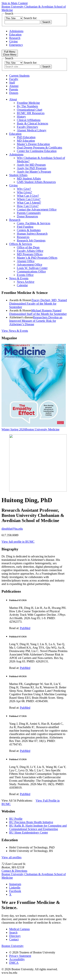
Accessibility (17, 959)
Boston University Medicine (42, 429)
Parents (13, 89)
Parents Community (29, 213)
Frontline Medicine (28, 102)
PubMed (25, 628)
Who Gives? (24, 192)
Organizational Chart (29, 109)
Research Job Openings (31, 240)
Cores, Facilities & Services (33, 223)
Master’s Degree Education (33, 144)
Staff (12, 82)
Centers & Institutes (29, 230)
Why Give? (24, 188)
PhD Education (26, 137)
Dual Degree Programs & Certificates (39, 147)
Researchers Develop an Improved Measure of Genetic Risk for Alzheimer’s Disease (35, 321)
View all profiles (11, 857)
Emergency (16, 44)
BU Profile (15, 818)
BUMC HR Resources (30, 113)
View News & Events (15, 330)
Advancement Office (29, 264)
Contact (14, 939)
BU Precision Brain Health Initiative (31, 822)
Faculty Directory (27, 127)
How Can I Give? (28, 206)
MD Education (26, 140)
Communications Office (31, 271)
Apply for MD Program (31, 164)
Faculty (13, 79)
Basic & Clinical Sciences (32, 123)
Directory (15, 936)
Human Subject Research (32, 233)
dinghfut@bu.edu (12, 528)
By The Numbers (27, 106)
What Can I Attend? (29, 202)
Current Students (19, 75)
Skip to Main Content (15, 3)
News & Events (18, 278)
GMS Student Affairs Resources (36, 182)
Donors (13, 92)
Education (15, 34)
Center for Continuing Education (37, 151)
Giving (13, 41)
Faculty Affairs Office (30, 250)
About (13, 99)
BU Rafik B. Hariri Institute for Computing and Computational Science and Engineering (38, 827)
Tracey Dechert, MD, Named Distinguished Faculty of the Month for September (38, 303)
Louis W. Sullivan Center (32, 268)
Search (13, 932)
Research (14, 38)
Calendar (22, 285)
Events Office (25, 275)
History (21, 116)
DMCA (14, 962)
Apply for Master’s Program (34, 171)
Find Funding (25, 226)
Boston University (13, 946)
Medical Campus (19, 929)
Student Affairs (18, 175)
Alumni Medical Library (31, 130)
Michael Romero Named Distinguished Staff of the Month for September (38, 312)
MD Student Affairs (29, 178)
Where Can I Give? (28, 199)
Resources (23, 237)
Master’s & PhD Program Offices (37, 257)
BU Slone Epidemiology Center (28, 832)
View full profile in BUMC (18, 541)
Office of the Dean (28, 247)
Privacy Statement (20, 955)
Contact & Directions (14, 870)
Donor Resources (27, 216)
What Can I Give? (28, 195)
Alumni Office (25, 261)
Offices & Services (20, 244)
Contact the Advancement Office (37, 209)
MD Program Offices (30, 254)
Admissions (16, 31)
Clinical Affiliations (28, 120)
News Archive (25, 281)
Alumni (13, 86)
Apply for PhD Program (31, 168)
